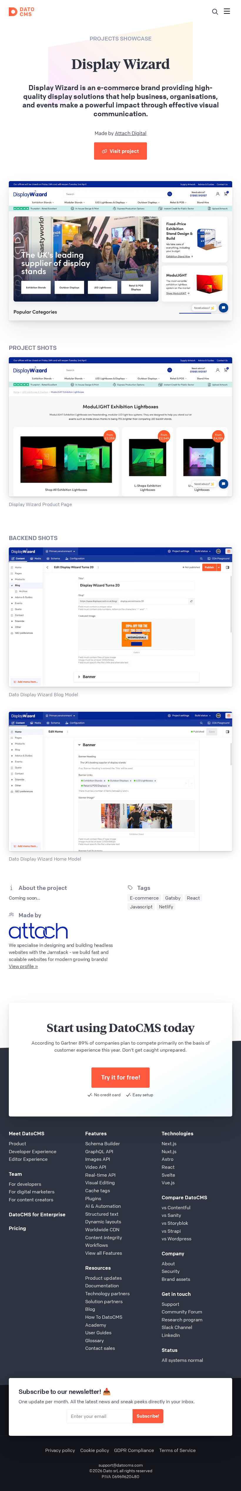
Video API (95, 1167)
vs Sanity (171, 1215)
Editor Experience (28, 1159)
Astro (167, 1159)
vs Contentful (176, 1207)
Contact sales (100, 1348)
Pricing (17, 1228)
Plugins (93, 1198)
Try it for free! (120, 1077)
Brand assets (176, 1279)
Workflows (96, 1245)
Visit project (123, 151)
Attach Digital (130, 133)
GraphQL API (99, 1151)
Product (17, 1143)
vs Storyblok (175, 1223)
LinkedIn (171, 1335)
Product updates (103, 1278)
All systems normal (182, 1360)
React (168, 1167)
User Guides (98, 1332)
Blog (90, 1309)
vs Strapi (171, 1231)
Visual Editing (100, 1182)
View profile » (23, 966)
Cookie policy (94, 1450)
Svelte (168, 1175)
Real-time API (100, 1175)
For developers (25, 1184)
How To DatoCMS (103, 1317)
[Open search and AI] (215, 11)
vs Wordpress (176, 1239)
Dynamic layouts (103, 1221)
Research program (182, 1320)
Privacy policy (60, 1450)
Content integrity (103, 1237)
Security (171, 1271)
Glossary (94, 1340)
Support (170, 1304)
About (168, 1263)
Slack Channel (177, 1327)
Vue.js (168, 1182)
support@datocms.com (120, 1465)
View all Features (103, 1253)
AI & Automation (103, 1206)
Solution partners (104, 1301)
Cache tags (97, 1190)
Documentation (102, 1285)
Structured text (101, 1214)
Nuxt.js (169, 1151)
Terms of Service (177, 1450)
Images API (97, 1159)
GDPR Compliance (134, 1450)
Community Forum (182, 1312)
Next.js (169, 1143)
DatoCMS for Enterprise (37, 1214)
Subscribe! (148, 1416)
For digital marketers (31, 1192)
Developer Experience (32, 1151)
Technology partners (107, 1293)
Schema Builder (102, 1143)
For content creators (31, 1199)
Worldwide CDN (102, 1229)
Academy (95, 1325)
